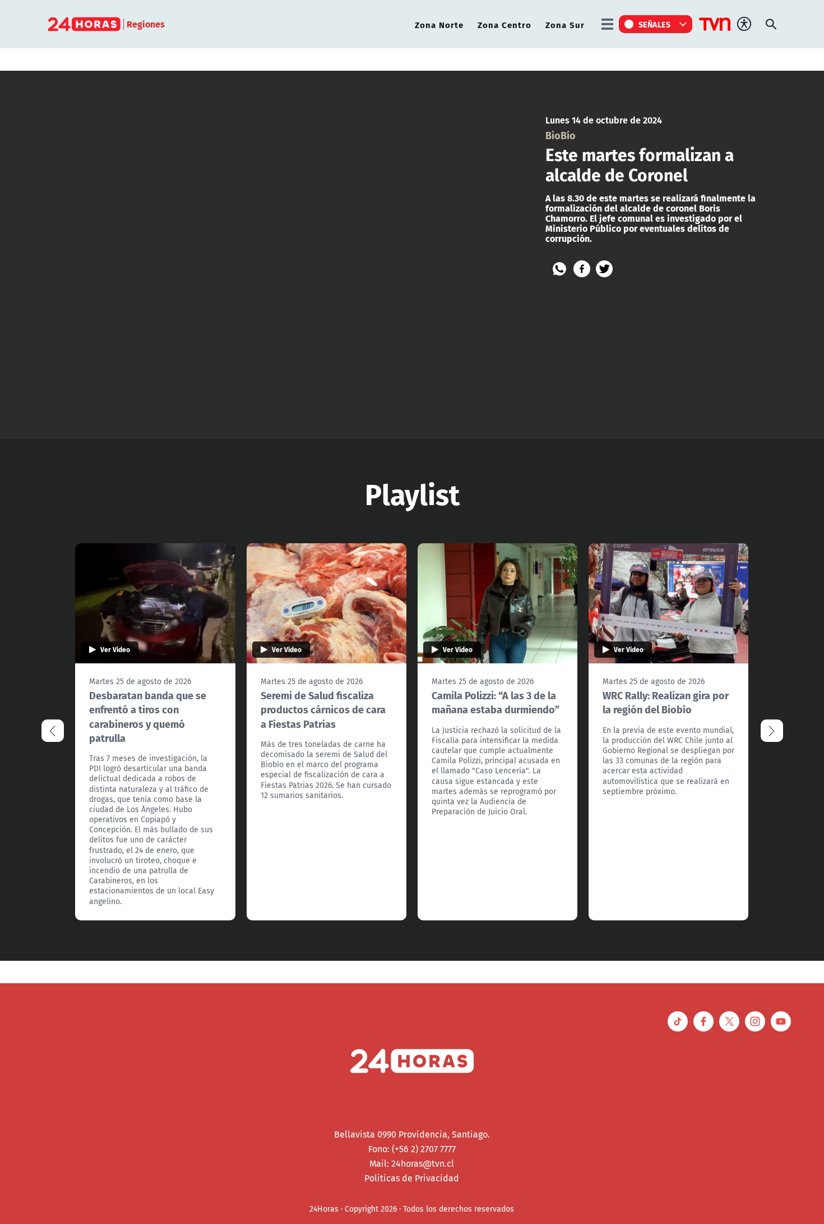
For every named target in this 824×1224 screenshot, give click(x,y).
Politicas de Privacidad (411, 1178)
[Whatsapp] (559, 268)
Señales (654, 24)
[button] (772, 730)
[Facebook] (581, 268)
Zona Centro (504, 24)
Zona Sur (565, 24)
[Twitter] (604, 268)
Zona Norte (439, 24)
